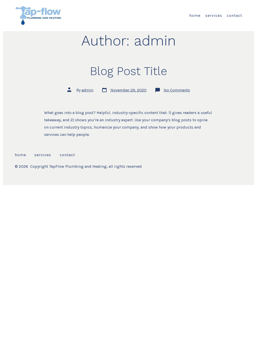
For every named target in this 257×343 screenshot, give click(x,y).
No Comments (177, 90)
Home (195, 15)
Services (213, 15)
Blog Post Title (128, 71)
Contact (234, 15)
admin (87, 90)
